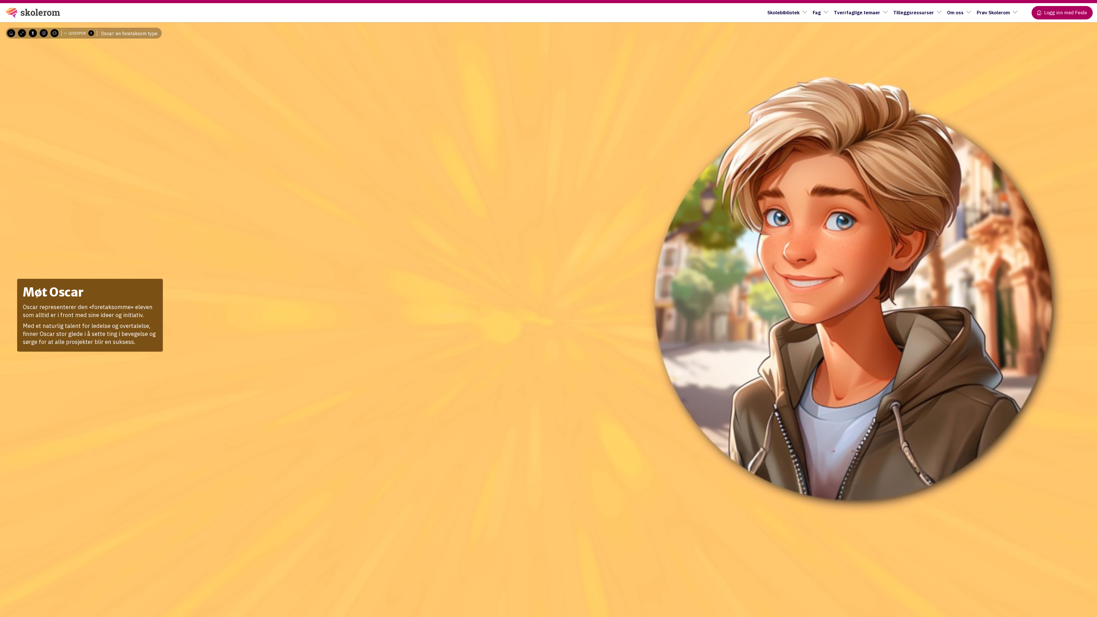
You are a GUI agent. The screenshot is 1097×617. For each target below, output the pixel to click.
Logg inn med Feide (1065, 12)
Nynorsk (59, 50)
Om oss (955, 12)
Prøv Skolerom (993, 12)
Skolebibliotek (783, 12)
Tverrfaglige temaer (857, 12)
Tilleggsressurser (913, 12)
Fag (817, 12)
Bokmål (58, 41)
